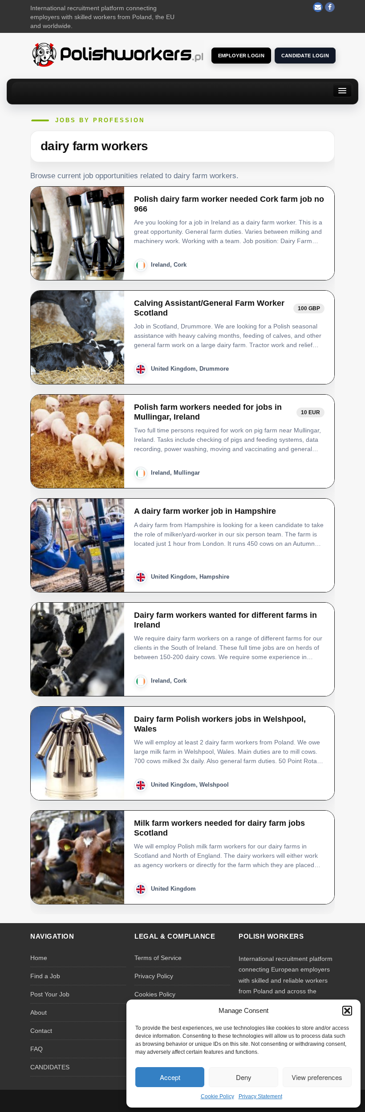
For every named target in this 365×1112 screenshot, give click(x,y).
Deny (243, 1077)
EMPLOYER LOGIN (241, 55)
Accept (170, 1077)
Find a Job (45, 976)
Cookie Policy (217, 1096)
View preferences (317, 1077)
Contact (41, 1030)
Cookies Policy (154, 994)
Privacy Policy (153, 976)
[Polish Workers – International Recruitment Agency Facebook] (330, 7)
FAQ (36, 1048)
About (38, 1012)
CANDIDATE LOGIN (305, 55)
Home (38, 957)
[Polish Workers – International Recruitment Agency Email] (318, 7)
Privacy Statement (260, 1096)
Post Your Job (49, 994)
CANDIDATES (49, 1067)
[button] (347, 1010)
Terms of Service (158, 957)
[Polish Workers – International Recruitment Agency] (117, 54)
